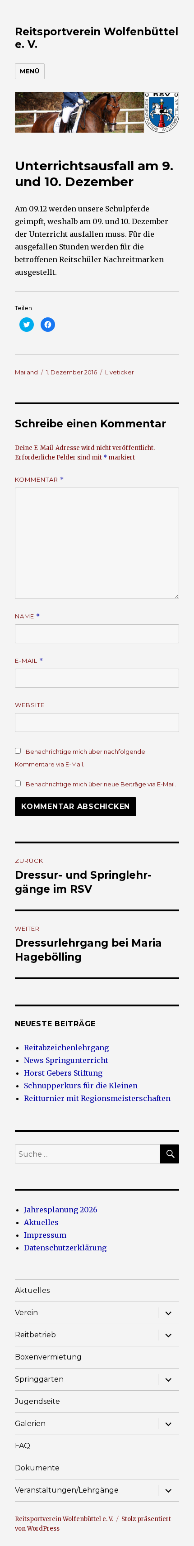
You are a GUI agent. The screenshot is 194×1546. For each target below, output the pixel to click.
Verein (26, 1312)
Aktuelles (41, 1222)
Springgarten (39, 1379)
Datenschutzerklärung (65, 1247)
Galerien (30, 1423)
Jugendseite (37, 1401)
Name (27, 616)
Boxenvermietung (48, 1357)
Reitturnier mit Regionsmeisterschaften (97, 1098)
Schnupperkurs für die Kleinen (81, 1085)
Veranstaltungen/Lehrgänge (67, 1490)
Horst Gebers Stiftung (63, 1072)
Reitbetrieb (35, 1335)
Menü (29, 71)
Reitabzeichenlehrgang (66, 1047)
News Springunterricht (66, 1060)
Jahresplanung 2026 (60, 1209)
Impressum (45, 1235)
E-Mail (29, 661)
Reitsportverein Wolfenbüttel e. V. (64, 1519)
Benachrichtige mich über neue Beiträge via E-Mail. (101, 784)
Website (30, 704)
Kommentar (39, 479)
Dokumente (37, 1468)
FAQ (22, 1445)
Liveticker (119, 372)
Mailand (26, 372)
